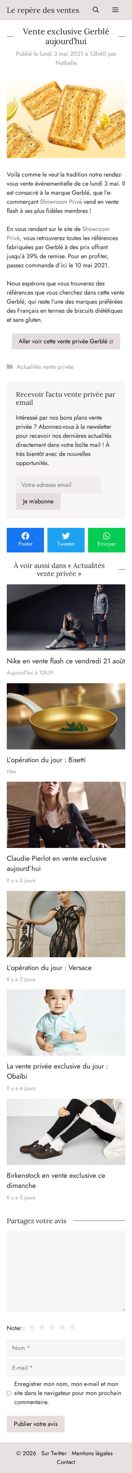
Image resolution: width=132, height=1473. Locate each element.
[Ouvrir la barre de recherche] (96, 10)
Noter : (16, 1328)
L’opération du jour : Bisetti (46, 760)
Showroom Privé (61, 201)
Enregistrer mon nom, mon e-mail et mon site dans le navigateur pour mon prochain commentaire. (67, 1393)
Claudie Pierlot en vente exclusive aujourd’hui (57, 863)
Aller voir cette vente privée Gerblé (63, 341)
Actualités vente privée (45, 366)
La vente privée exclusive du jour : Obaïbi (57, 1071)
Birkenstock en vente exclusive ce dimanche (56, 1180)
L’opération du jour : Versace (49, 968)
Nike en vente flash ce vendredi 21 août (66, 661)
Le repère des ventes (43, 10)
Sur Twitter (54, 1453)
